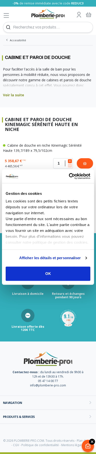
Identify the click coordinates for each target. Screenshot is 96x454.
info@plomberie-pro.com (48, 385)
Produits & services (19, 416)
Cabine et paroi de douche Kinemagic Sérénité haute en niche (41, 124)
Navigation (12, 402)
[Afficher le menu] (6, 15)
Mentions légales (73, 445)
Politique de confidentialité (40, 445)
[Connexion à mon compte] (79, 15)
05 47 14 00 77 (48, 381)
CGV (16, 445)
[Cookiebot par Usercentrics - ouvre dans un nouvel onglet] (69, 176)
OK (48, 273)
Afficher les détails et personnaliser (50, 258)
